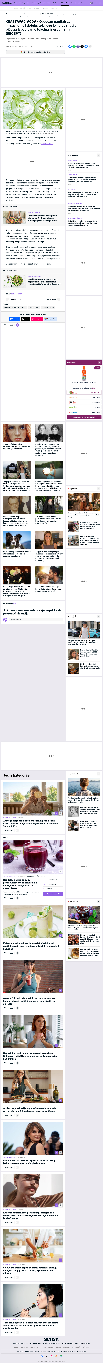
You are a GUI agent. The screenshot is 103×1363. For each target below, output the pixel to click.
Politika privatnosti (67, 1351)
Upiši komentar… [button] (16, 620)
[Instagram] (51, 1356)
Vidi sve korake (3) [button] (53, 894)
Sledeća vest (51, 299)
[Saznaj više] (98, 488)
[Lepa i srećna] (58, 1347)
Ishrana (7, 307)
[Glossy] (51, 1347)
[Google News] (61, 1356)
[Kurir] (16, 1347)
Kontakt (43, 1351)
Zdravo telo (18, 14)
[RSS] (56, 1356)
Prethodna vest (15, 299)
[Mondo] (24, 1347)
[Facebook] (42, 1356)
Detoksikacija (34, 307)
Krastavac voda (48, 307)
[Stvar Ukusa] (86, 1347)
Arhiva (84, 1351)
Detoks (24, 307)
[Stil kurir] (45, 1347)
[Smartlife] (66, 1347)
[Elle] (39, 1347)
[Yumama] (76, 1347)
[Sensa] (7, 3)
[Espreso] (32, 1347)
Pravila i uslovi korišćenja (32, 1351)
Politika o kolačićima (53, 1351)
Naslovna (9, 14)
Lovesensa (16, 294)
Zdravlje (15, 307)
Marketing (77, 1351)
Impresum (20, 1351)
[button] (59, 46)
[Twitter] (47, 1356)
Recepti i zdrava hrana (32, 14)
